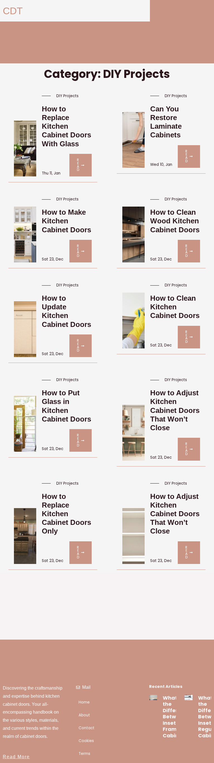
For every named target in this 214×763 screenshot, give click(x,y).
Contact (86, 728)
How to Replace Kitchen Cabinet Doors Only (66, 513)
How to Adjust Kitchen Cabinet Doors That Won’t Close (175, 410)
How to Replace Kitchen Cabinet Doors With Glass (66, 126)
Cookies (86, 740)
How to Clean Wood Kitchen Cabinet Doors (175, 221)
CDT (13, 10)
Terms (84, 753)
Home (84, 702)
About (84, 715)
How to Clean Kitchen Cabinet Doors (175, 307)
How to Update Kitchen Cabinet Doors (66, 311)
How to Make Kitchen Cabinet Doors (66, 221)
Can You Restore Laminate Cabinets (166, 122)
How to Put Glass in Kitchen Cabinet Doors (66, 406)
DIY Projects (67, 96)
